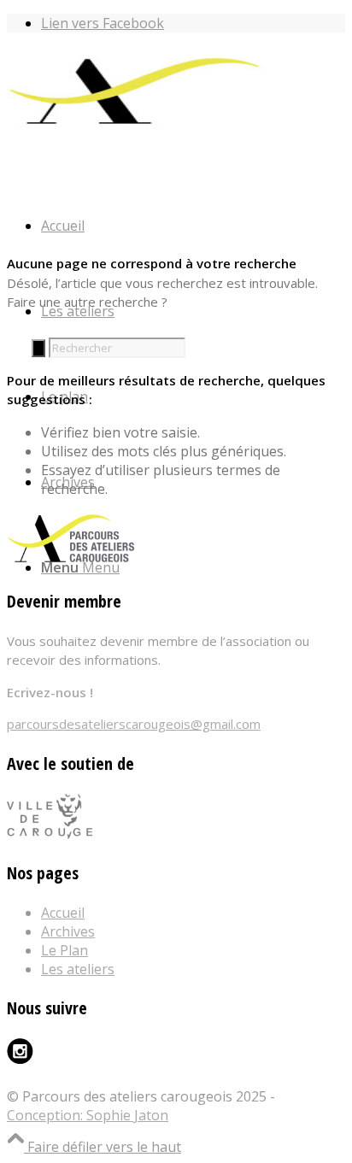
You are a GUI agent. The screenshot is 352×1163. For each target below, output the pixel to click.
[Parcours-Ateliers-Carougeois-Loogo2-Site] (135, 126)
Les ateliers (77, 969)
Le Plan (64, 950)
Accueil (63, 912)
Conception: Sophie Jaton (87, 1115)
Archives (68, 931)
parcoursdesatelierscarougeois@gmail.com (134, 723)
